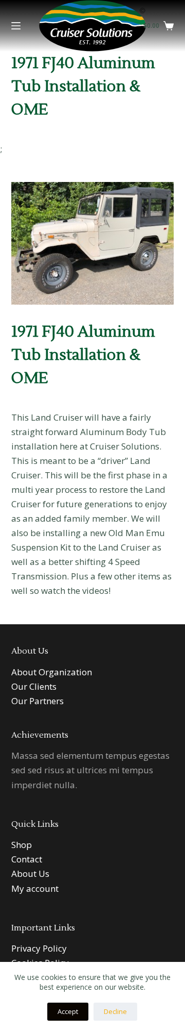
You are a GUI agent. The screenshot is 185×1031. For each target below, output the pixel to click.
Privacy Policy (39, 948)
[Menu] (16, 25)
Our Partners (37, 701)
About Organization (51, 672)
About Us (30, 873)
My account (35, 888)
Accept (68, 1011)
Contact (26, 859)
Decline (115, 1011)
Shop (21, 845)
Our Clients (34, 686)
